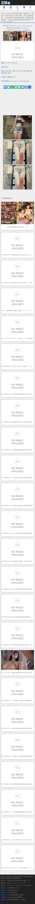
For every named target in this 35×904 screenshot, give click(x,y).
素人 (10, 71)
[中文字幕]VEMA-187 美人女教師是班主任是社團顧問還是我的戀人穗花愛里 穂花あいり (17, 533)
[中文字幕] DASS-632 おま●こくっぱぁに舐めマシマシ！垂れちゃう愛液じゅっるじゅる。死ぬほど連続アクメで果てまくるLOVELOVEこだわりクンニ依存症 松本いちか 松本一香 (17, 867)
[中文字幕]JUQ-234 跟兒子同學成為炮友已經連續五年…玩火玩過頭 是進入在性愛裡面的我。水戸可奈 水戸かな (17, 617)
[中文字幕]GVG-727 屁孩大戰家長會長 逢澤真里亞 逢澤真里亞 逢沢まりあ (17, 728)
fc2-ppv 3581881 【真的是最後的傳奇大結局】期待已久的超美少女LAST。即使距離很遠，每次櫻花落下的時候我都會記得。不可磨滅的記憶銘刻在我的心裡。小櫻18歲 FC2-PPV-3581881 (17, 672)
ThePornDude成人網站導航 (14, 897)
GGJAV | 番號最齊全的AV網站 (15, 895)
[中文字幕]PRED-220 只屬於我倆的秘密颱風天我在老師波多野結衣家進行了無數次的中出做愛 (17, 450)
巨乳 (24, 71)
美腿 (27, 71)
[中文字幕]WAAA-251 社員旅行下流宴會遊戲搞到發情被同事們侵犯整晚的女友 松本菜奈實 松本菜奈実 (17, 756)
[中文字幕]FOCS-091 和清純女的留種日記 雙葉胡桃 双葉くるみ (17, 505)
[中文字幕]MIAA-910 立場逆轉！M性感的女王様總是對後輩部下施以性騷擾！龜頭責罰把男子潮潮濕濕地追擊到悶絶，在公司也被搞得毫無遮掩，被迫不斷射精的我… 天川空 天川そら (17, 700)
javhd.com (29, 25)
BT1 (14, 77)
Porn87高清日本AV (12, 892)
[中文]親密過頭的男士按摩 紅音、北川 (17, 227)
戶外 (17, 71)
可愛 (13, 71)
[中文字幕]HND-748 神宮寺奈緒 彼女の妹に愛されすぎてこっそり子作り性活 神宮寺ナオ (17, 255)
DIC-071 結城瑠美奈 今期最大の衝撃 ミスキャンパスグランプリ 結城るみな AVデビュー (17, 310)
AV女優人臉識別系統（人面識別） (16, 899)
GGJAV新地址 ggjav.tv (13, 890)
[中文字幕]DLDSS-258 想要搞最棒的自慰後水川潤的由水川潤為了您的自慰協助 (17, 784)
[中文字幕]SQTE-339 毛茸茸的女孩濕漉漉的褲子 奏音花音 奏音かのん (17, 394)
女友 (6, 71)
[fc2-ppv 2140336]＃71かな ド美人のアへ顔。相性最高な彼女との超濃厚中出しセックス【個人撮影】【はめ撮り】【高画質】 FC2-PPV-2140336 (17, 338)
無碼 (2, 73)
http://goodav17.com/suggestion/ (20, 81)
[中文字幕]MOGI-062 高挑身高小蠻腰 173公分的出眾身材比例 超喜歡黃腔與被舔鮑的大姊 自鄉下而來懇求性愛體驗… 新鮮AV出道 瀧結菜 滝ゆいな (17, 561)
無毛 (9, 73)
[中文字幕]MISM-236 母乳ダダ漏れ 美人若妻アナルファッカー (17, 366)
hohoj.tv (25, 28)
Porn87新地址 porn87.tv (13, 888)
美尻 (31, 71)
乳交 (6, 73)
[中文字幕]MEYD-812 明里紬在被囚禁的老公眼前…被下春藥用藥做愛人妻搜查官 (17, 645)
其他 (6, 67)
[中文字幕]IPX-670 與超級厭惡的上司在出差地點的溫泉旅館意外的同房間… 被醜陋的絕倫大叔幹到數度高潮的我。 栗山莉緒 (17, 422)
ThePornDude (18, 30)
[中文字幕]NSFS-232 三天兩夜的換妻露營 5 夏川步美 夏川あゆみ (17, 812)
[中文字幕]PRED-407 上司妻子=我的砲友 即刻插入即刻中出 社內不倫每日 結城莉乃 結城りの (17, 477)
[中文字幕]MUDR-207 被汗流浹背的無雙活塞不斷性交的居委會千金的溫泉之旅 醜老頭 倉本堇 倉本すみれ (17, 589)
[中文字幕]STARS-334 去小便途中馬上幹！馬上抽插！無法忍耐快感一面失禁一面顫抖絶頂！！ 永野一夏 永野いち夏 (17, 840)
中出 (20, 71)
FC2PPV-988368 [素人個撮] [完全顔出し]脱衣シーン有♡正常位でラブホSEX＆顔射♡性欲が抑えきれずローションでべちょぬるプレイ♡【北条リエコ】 (17, 282)
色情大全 (27, 30)
